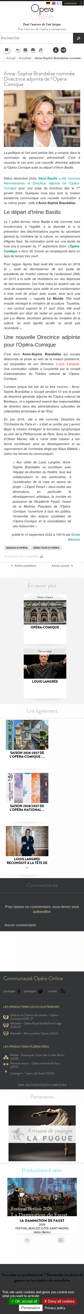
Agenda (25, 50)
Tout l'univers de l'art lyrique (42, 24)
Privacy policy (55, 1308)
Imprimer (33, 556)
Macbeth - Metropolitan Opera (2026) (34, 1033)
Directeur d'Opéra (46, 547)
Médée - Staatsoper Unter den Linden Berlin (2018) (37, 1057)
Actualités (25, 58)
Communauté (63, 50)
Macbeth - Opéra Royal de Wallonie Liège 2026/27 (35, 1025)
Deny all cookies (60, 1301)
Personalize (30, 1308)
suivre (52, 991)
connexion (70, 3)
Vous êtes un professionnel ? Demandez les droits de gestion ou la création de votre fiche (42, 1277)
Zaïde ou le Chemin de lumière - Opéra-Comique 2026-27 (34, 1017)
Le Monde (55, 298)
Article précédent (25, 566)
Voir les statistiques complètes (42, 1085)
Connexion (56, 50)
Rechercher (41, 50)
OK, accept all (25, 1301)
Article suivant (60, 566)
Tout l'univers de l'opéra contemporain (42, 29)
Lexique (33, 50)
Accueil (10, 58)
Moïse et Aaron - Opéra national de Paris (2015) (35, 1065)
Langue (18, 50)
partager (9, 991)
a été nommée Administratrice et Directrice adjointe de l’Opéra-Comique (42, 183)
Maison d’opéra (17, 547)
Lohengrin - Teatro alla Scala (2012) (32, 1073)
